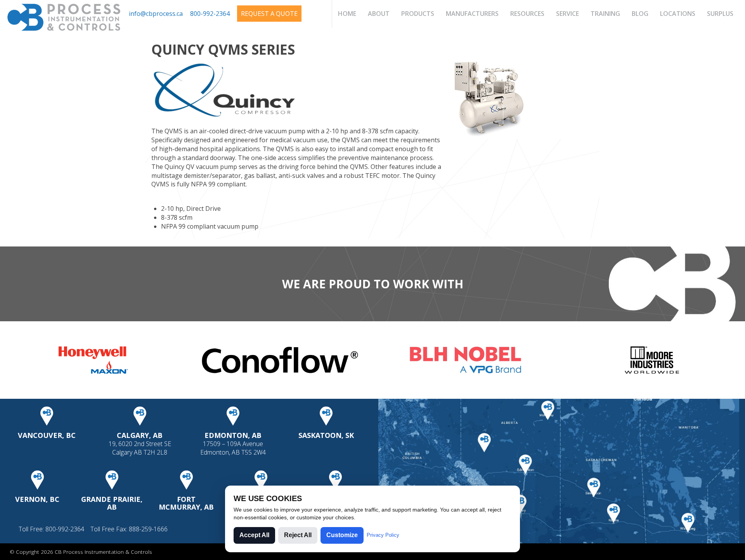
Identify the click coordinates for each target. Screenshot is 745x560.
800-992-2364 (210, 13)
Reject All (298, 535)
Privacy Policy (383, 535)
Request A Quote (269, 13)
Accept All (254, 535)
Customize (342, 535)
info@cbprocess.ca (156, 13)
